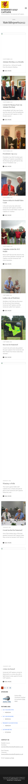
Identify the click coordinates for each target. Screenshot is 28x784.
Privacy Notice (17, 780)
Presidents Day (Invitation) (10, 723)
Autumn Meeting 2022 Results (13, 62)
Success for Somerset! (10, 345)
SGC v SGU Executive (8, 709)
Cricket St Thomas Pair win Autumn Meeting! (12, 106)
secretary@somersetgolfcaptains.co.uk (12, 746)
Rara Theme (14, 778)
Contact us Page (9, 758)
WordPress (10, 780)
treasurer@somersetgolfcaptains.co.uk (12, 754)
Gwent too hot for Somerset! (12, 530)
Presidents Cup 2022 (10, 154)
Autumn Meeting (7, 729)
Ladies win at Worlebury (11, 298)
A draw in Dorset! (9, 669)
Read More (7, 70)
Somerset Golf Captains (9, 10)
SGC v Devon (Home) (8, 716)
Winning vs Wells (9, 483)
